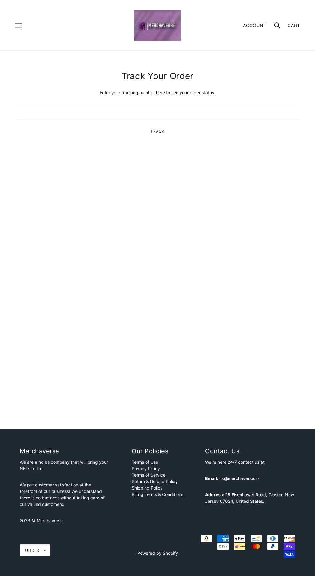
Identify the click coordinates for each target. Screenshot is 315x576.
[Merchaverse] (157, 24)
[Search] (277, 25)
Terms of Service (148, 475)
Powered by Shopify (157, 553)
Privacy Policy (146, 468)
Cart (294, 25)
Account (255, 25)
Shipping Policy (147, 487)
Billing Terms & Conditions (157, 494)
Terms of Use (145, 462)
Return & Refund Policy (155, 481)
